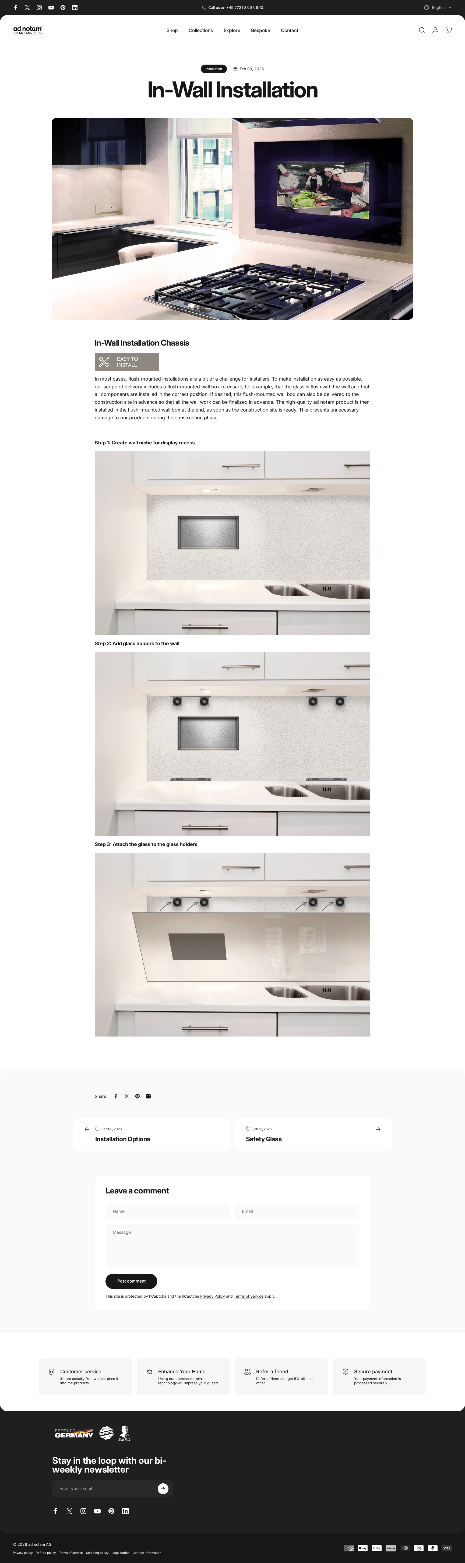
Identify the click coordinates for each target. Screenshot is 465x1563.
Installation (214, 69)
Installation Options (122, 1139)
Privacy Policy (212, 1296)
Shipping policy (97, 1553)
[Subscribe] (163, 1488)
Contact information (147, 1553)
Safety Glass (264, 1139)
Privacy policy (23, 1553)
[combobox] (438, 7)
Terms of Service (248, 1296)
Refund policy (46, 1553)
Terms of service (71, 1553)
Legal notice (120, 1553)
